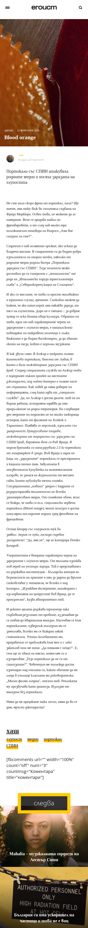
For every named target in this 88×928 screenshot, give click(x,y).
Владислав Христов (31, 159)
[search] (80, 8)
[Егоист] (44, 8)
